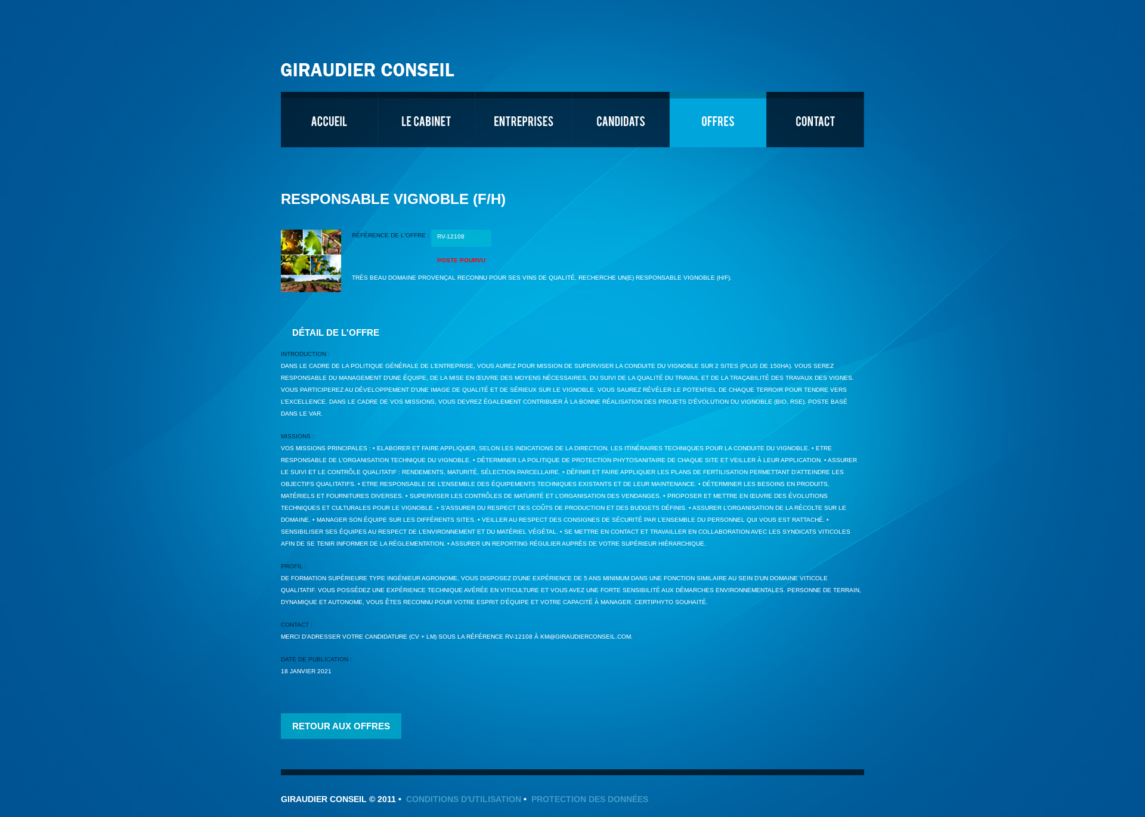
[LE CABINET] (426, 119)
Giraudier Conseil (369, 65)
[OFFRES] (718, 119)
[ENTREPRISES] (523, 119)
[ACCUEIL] (329, 119)
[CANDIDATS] (620, 119)
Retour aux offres (341, 726)
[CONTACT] (815, 119)
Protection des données (589, 799)
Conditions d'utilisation (463, 799)
